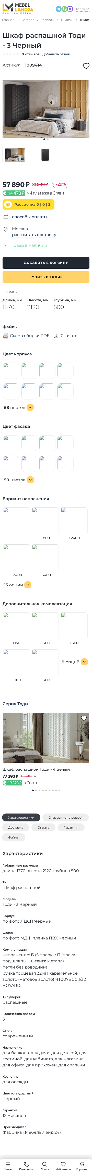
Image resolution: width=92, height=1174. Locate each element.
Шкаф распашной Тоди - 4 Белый (36, 769)
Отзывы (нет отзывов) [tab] (66, 817)
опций (13, 585)
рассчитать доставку (34, 234)
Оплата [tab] (43, 827)
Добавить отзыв (56, 54)
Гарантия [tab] (71, 827)
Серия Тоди (15, 703)
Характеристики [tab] (21, 817)
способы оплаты (29, 216)
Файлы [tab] (13, 837)
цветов (14, 407)
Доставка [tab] (15, 827)
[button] (15, 155)
